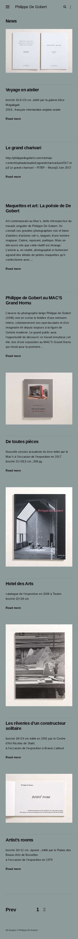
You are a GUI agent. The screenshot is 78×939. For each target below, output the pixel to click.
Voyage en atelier (22, 90)
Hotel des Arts (20, 583)
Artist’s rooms (19, 840)
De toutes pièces (22, 441)
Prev (11, 909)
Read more (13, 119)
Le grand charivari (23, 147)
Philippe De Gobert (31, 7)
